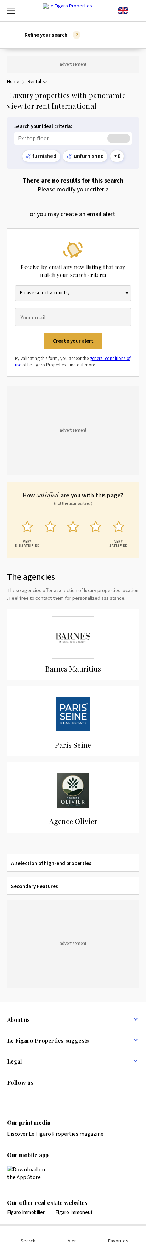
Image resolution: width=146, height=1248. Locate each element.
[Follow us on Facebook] (39, 1097)
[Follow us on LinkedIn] (11, 1097)
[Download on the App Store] (30, 1173)
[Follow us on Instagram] (25, 1097)
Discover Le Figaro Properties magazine (55, 1134)
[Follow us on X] (53, 1097)
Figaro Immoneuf (73, 1212)
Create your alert (73, 341)
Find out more (81, 365)
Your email (33, 317)
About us (18, 1019)
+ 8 (117, 156)
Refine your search (51, 35)
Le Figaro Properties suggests (48, 1040)
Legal (14, 1061)
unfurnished (89, 156)
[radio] (27, 532)
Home (13, 82)
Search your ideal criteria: (43, 127)
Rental (34, 82)
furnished (44, 156)
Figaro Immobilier (26, 1212)
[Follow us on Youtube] (66, 1097)
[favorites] (135, 10)
